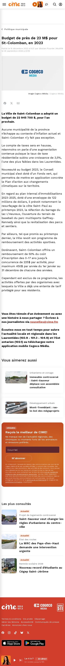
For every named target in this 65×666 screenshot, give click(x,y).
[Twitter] (11, 103)
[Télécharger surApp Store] (11, 643)
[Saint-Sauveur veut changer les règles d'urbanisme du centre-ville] (9, 517)
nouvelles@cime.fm (44, 321)
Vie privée (28, 619)
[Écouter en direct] (34, 4)
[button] (14, 660)
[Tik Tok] (15, 632)
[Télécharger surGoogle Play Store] (34, 643)
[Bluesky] (22, 632)
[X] (28, 632)
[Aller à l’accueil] (17, 5)
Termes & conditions (11, 619)
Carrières (6, 625)
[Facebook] (5, 103)
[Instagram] (9, 632)
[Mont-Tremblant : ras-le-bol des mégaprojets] (16, 408)
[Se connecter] (60, 4)
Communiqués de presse (47, 622)
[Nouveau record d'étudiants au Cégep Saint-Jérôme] (9, 565)
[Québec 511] (60, 610)
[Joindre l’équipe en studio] (46, 4)
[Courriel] (18, 103)
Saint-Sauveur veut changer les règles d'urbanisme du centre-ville (41, 522)
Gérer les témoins (10, 622)
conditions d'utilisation (13, 482)
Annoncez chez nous (22, 625)
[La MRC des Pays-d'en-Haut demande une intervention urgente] (9, 541)
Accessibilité (27, 622)
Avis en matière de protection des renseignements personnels (31, 473)
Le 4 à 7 (29, 658)
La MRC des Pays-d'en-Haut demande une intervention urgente (39, 547)
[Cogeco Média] (43, 608)
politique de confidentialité (36, 480)
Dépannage (40, 619)
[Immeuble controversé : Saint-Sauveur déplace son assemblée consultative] (16, 377)
